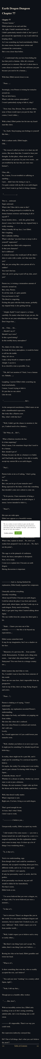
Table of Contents (20, 1045)
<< (3, 1045)
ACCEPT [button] (18, 533)
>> (38, 1045)
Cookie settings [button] (8, 533)
